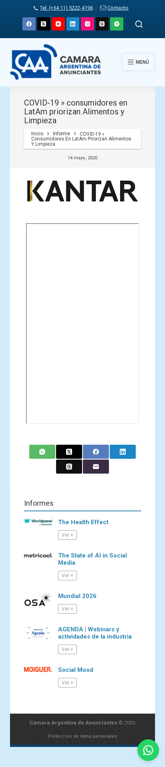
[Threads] (102, 24)
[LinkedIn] (73, 24)
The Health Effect (83, 522)
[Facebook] (29, 24)
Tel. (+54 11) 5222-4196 (66, 8)
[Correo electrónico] (96, 467)
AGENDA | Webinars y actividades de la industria (95, 633)
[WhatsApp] (42, 452)
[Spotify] (116, 24)
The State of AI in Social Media (92, 559)
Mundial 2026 (77, 596)
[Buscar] (139, 24)
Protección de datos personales (82, 736)
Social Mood (75, 669)
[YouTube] (58, 24)
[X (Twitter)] (43, 24)
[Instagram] (87, 24)
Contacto (118, 8)
